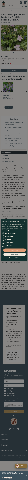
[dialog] (14, 240)
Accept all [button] (15, 250)
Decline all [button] (14, 254)
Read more (12, 230)
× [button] (24, 221)
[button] (14, 258)
